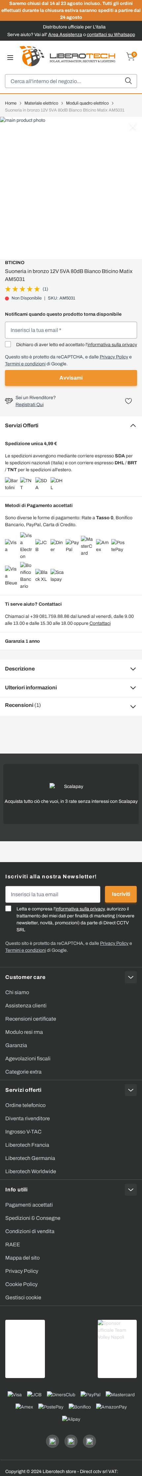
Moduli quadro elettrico (87, 103)
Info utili (16, 1189)
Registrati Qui (30, 404)
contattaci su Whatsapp (111, 34)
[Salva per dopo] (128, 401)
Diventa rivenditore (27, 1118)
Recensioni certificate (30, 1019)
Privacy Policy (114, 356)
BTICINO (14, 262)
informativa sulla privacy (112, 344)
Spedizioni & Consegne (32, 1218)
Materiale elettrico (41, 103)
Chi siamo (17, 992)
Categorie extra (23, 1072)
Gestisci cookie (23, 1297)
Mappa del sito (22, 1258)
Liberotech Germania (30, 1158)
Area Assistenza (65, 34)
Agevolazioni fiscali (28, 1058)
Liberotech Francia (27, 1145)
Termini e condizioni (25, 363)
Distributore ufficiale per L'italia (74, 26)
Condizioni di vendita (29, 1231)
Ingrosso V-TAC (23, 1131)
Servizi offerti (23, 1090)
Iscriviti (121, 894)
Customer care (25, 977)
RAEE (12, 1244)
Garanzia (16, 1045)
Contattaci (100, 623)
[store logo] (67, 56)
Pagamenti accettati (29, 1205)
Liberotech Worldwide (30, 1171)
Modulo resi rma (24, 1032)
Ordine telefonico (25, 1105)
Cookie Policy (21, 1284)
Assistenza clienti (26, 1005)
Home (11, 103)
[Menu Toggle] (10, 57)
